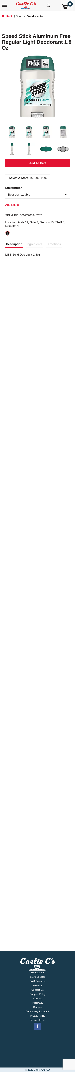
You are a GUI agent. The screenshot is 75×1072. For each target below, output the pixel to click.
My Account (37, 972)
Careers (37, 998)
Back (9, 16)
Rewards (37, 985)
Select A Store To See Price (28, 178)
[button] (12, 132)
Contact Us (37, 989)
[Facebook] (37, 1026)
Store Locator (37, 976)
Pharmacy (37, 1002)
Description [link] (14, 244)
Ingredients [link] (34, 244)
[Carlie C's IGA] (26, 4)
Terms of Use (37, 1020)
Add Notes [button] (12, 204)
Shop (19, 16)
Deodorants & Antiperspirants (47, 16)
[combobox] (37, 195)
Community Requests (37, 1011)
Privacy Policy (37, 1015)
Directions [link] (54, 244)
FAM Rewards (37, 981)
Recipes (37, 1007)
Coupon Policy (38, 994)
